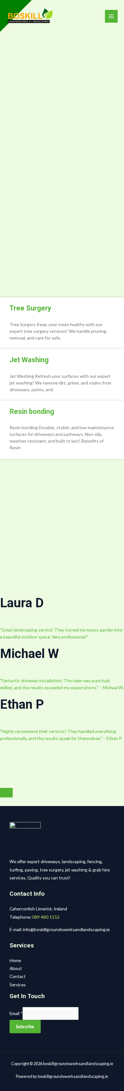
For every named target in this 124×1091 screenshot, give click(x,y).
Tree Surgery (30, 308)
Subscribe (25, 1026)
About (16, 968)
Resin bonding (32, 411)
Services (18, 984)
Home (15, 960)
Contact (18, 976)
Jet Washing (29, 360)
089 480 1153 (45, 917)
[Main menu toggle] (111, 16)
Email (16, 1013)
